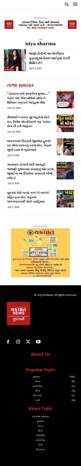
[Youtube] (38, 342)
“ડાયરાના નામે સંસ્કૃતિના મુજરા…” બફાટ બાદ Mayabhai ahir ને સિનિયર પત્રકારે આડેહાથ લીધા (28, 98)
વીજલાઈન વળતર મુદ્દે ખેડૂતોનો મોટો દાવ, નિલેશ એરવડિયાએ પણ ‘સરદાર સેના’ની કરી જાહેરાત (29, 122)
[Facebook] (8, 342)
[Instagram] (18, 342)
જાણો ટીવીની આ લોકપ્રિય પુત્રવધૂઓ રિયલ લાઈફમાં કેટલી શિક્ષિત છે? (49, 58)
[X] (28, 342)
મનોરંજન (9, 69)
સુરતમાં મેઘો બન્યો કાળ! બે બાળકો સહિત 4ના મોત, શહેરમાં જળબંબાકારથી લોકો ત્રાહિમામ (28, 197)
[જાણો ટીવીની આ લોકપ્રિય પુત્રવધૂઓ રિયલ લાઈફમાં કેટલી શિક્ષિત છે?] (15, 60)
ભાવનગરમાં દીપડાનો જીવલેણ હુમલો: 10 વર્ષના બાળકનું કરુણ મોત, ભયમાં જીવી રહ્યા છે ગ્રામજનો (29, 145)
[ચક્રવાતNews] (19, 314)
